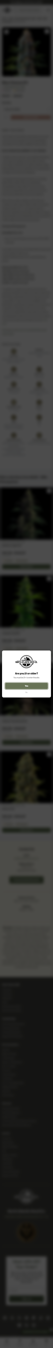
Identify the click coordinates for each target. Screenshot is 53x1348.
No (26, 692)
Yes (26, 686)
